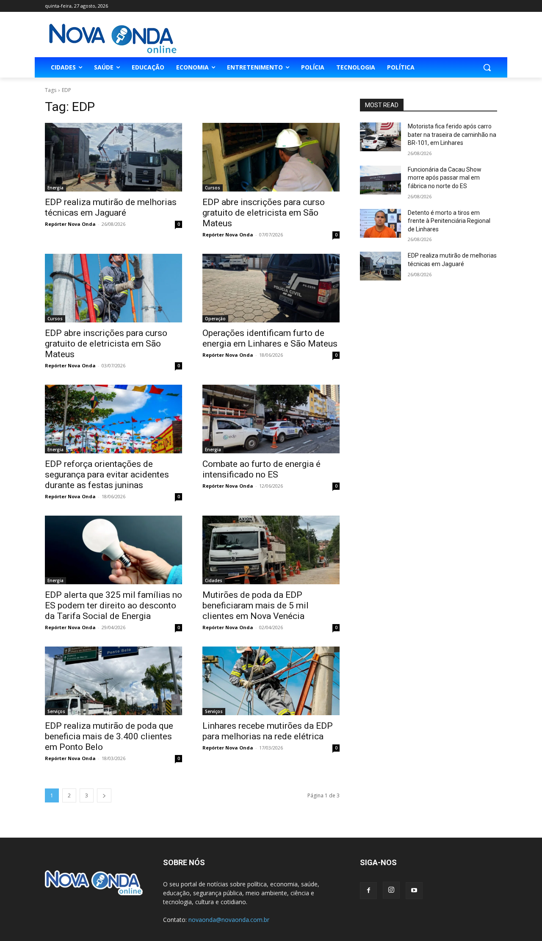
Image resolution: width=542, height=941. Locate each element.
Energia (55, 188)
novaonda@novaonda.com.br (228, 920)
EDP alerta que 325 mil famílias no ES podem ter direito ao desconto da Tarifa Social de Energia (113, 605)
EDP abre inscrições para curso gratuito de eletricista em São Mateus (263, 212)
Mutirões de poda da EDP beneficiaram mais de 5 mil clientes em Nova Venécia (255, 605)
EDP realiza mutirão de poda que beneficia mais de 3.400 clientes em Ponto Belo (109, 736)
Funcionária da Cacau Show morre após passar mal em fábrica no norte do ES (444, 177)
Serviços (56, 711)
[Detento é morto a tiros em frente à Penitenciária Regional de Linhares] (380, 223)
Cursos (212, 188)
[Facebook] (368, 890)
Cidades (213, 580)
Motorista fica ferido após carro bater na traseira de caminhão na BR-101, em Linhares (452, 134)
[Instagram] (391, 890)
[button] (487, 67)
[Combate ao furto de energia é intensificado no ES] (271, 419)
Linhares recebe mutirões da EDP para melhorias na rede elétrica (267, 731)
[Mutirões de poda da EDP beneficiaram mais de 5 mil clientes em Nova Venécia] (271, 550)
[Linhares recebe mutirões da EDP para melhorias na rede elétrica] (271, 681)
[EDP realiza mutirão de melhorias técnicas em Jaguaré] (113, 157)
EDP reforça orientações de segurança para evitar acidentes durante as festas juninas (107, 474)
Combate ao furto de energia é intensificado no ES (261, 469)
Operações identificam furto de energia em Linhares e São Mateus (269, 338)
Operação (215, 319)
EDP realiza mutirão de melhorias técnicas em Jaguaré (111, 207)
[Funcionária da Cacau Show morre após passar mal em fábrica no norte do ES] (380, 180)
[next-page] (104, 795)
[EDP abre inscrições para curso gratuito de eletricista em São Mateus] (271, 157)
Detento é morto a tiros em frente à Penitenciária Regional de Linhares (449, 221)
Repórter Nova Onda (70, 224)
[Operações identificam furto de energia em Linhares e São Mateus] (271, 288)
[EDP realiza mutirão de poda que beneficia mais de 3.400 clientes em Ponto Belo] (113, 681)
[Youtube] (414, 890)
